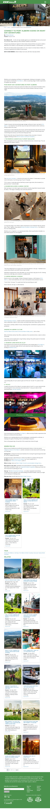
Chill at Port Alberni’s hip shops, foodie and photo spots (31, 501)
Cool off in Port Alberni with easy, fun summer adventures (30, 616)
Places (38, 787)
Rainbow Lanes (12, 347)
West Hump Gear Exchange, (17, 471)
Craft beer (16, 553)
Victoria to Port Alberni (19, 459)
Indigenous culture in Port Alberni (12, 450)
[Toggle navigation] (45, 2)
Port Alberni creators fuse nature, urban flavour (11, 501)
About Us (29, 786)
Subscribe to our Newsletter (11, 786)
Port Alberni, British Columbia (26, 553)
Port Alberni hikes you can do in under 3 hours (12, 536)
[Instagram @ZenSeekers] (5, 797)
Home (5, 27)
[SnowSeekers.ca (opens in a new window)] (38, 799)
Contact (28, 789)
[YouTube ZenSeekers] (8, 797)
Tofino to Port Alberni (16, 460)
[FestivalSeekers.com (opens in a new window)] (30, 799)
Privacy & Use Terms (30, 791)
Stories (8, 27)
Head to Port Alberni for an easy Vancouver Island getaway (12, 651)
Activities (39, 789)
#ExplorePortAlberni (9, 553)
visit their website (16, 389)
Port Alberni (20, 81)
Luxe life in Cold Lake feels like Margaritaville (30, 686)
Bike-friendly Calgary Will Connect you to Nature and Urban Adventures (12, 722)
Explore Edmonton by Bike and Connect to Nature (30, 722)
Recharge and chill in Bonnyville (29, 756)
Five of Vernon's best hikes (12, 580)
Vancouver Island (37, 553)
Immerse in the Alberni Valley (25, 415)
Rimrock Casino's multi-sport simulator (25, 136)
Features (39, 786)
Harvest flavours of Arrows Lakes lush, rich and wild (11, 687)
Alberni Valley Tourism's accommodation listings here (28, 463)
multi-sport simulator (11, 178)
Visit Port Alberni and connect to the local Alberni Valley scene (18, 331)
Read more (7, 511)
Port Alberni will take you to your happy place (30, 651)
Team (28, 787)
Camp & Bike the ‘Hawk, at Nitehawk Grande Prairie (30, 580)
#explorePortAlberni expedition (28, 467)
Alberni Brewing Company (10, 320)
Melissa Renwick (9, 35)
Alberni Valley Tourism (25, 476)
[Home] (10, 2)
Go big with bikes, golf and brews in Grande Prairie (12, 756)
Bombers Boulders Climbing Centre (29, 227)
